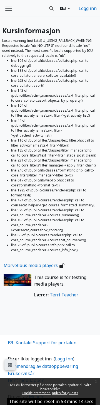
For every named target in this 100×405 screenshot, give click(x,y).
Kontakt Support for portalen (46, 343)
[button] (65, 8)
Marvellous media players (31, 265)
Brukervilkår (21, 373)
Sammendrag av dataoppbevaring (43, 366)
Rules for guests (65, 393)
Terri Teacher (64, 295)
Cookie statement (36, 393)
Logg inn (88, 8)
